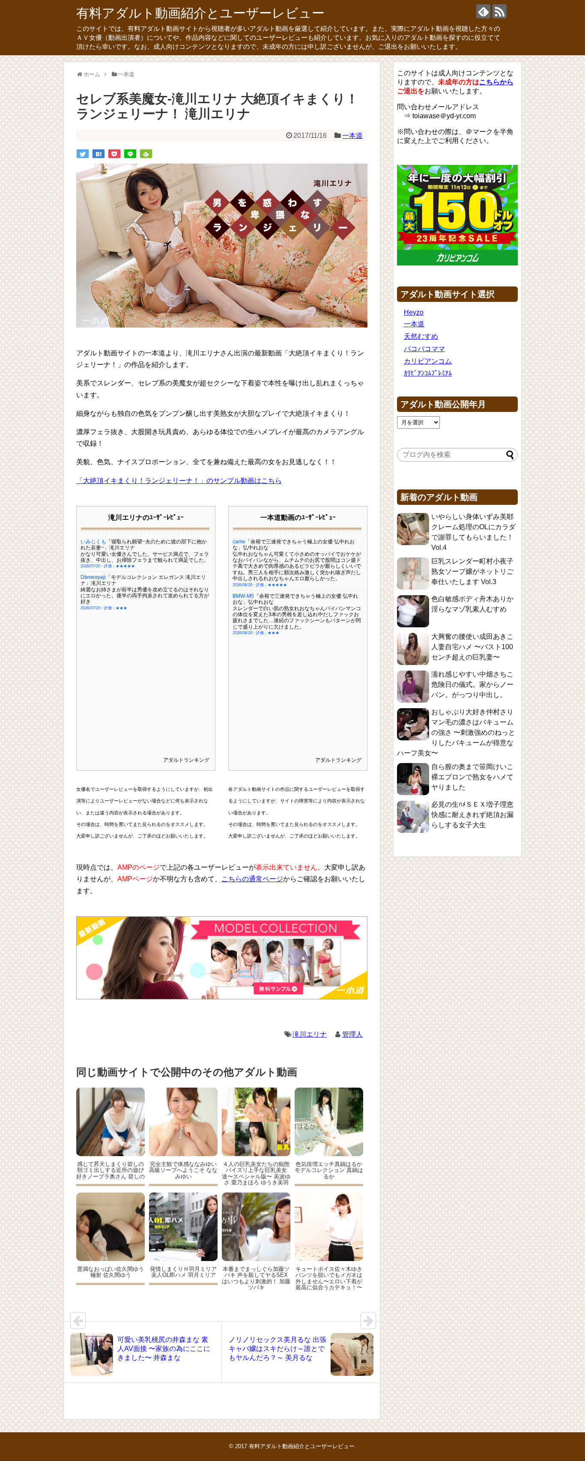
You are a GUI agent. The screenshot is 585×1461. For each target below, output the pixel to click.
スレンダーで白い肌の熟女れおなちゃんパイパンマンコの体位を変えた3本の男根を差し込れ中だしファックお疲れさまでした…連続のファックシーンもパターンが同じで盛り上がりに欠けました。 (297, 617)
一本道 (352, 135)
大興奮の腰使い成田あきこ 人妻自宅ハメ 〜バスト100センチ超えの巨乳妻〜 (472, 647)
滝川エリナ (309, 1034)
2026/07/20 (90, 566)
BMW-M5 (243, 596)
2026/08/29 (242, 585)
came (239, 542)
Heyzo (414, 312)
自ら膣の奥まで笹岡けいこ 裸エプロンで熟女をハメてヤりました (472, 777)
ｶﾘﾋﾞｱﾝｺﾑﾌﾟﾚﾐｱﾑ (428, 373)
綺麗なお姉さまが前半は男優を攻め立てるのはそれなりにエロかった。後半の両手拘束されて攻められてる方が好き (145, 596)
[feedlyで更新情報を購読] (483, 11)
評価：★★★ (115, 608)
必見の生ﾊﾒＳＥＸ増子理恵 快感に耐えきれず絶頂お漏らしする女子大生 (472, 815)
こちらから (496, 82)
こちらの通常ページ (252, 879)
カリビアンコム (428, 361)
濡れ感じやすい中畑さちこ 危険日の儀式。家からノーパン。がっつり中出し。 (472, 684)
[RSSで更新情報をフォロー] (499, 11)
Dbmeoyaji (93, 577)
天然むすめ (421, 336)
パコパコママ (424, 348)
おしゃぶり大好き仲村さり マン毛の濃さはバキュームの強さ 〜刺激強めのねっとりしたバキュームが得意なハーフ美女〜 (456, 732)
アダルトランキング (186, 760)
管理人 (352, 1034)
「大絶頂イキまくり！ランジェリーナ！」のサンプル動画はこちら (179, 480)
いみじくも (93, 542)
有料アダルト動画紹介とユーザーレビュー (200, 13)
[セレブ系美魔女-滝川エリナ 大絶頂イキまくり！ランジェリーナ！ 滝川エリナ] (98, 153)
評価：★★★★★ (119, 566)
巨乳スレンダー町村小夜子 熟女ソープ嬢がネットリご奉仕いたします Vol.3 (472, 571)
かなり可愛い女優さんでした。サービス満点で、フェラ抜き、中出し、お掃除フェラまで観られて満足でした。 (145, 557)
